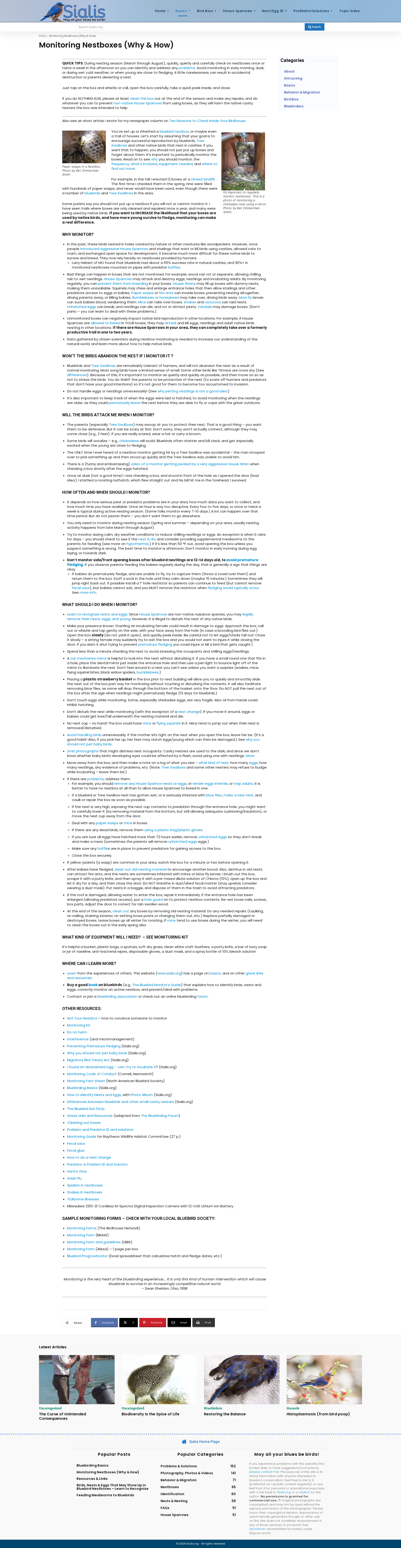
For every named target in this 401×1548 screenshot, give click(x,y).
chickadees (129, 440)
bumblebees (148, 672)
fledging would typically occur (233, 587)
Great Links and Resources (90, 1115)
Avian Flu (74, 1178)
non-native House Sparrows (138, 103)
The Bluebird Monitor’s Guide (156, 984)
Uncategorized (50, 1408)
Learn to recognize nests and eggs (97, 614)
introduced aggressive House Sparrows (114, 248)
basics (215, 973)
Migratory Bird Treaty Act (88, 1060)
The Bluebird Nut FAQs (86, 1108)
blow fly (245, 297)
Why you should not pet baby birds (97, 1053)
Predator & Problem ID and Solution (97, 1164)
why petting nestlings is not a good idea (192, 391)
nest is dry (147, 539)
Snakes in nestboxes (84, 1192)
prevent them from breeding (123, 283)
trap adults (243, 783)
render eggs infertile (210, 783)
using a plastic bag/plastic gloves (173, 829)
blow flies (214, 795)
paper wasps (107, 822)
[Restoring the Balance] (242, 1379)
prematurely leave (124, 402)
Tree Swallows (121, 193)
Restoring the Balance (225, 1414)
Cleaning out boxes (84, 1122)
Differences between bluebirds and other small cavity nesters (120, 1101)
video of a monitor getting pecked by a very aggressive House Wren (190, 464)
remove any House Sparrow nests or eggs (150, 783)
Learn (71, 973)
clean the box (142, 98)
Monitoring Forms (82, 1228)
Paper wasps (142, 292)
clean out (121, 911)
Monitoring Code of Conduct (92, 1073)
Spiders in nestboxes (85, 1185)
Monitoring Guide (81, 1136)
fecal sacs (81, 587)
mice (147, 723)
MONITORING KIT (171, 937)
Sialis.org (284, 1492)
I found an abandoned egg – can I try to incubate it (111, 1066)
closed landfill (202, 179)
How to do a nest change (89, 1157)
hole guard (153, 899)
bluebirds (92, 193)
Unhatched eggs (81, 306)
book (93, 984)
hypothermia (137, 543)
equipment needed (176, 163)
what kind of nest (214, 762)
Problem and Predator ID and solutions (100, 1129)
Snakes (190, 302)
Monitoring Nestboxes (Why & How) (108, 1472)
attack (170, 322)
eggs (253, 762)
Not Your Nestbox (82, 1018)
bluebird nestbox (174, 131)
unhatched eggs (212, 836)
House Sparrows (118, 278)
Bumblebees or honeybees (155, 297)
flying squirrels (168, 723)
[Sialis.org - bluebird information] (79, 11)
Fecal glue (75, 1150)
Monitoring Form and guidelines (94, 1242)
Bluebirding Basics (82, 1087)
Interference (78, 1039)
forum (202, 996)
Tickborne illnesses (83, 1199)
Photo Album (142, 1094)
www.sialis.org (169, 973)
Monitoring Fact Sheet (86, 1080)
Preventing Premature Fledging (93, 1046)
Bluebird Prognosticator (87, 1255)
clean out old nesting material (140, 869)
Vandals (205, 306)
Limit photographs (83, 751)
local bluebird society (188, 1218)
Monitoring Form (81, 1235)
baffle (102, 848)
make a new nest (238, 795)
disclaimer (257, 1529)
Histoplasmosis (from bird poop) (318, 1414)
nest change (189, 711)
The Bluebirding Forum (160, 1115)
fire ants (166, 292)
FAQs (42, 36)
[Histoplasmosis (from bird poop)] (324, 1379)
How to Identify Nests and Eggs (94, 1094)
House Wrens (184, 283)
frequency (120, 163)
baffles (174, 267)
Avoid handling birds (84, 734)
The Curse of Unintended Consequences (62, 1416)
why (154, 159)
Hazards (293, 1408)
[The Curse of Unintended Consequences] (77, 1379)
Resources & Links (92, 1478)
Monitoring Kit (79, 1025)
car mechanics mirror (88, 658)
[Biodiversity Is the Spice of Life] (159, 1379)
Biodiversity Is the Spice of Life (150, 1414)
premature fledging (155, 644)
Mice (142, 302)
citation (304, 1492)
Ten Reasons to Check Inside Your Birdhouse (207, 120)
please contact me (263, 1472)
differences (77, 374)
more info (88, 592)
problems (187, 67)
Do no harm (77, 1032)
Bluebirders (213, 1408)
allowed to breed (105, 322)
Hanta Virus (77, 1171)
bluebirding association (117, 996)
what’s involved (144, 163)
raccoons (213, 302)
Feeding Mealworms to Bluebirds (105, 1495)
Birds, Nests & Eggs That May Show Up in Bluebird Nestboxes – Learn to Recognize (113, 1487)
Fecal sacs (76, 1143)
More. (250, 755)
